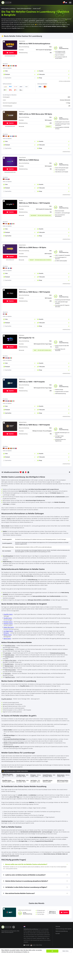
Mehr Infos (66, 951)
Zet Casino (8, 673)
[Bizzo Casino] (10, 45)
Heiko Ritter (39, 945)
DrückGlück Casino (10, 645)
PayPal (9, 518)
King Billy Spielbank (6, 699)
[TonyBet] (10, 205)
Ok (52, 951)
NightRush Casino (10, 677)
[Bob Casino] (10, 116)
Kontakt (58, 933)
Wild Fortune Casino (10, 669)
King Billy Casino (16, 28)
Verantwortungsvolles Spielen (64, 928)
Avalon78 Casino (9, 649)
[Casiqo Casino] (10, 249)
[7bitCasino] (10, 339)
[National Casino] (10, 426)
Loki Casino (8, 653)
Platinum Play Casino (10, 660)
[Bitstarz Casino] (10, 293)
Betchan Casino (9, 666)
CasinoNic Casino (9, 654)
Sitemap (58, 926)
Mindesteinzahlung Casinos (57, 653)
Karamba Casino (9, 656)
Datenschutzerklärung (62, 931)
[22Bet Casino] (9, 912)
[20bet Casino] (10, 383)
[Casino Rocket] (10, 161)
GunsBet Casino (9, 664)
